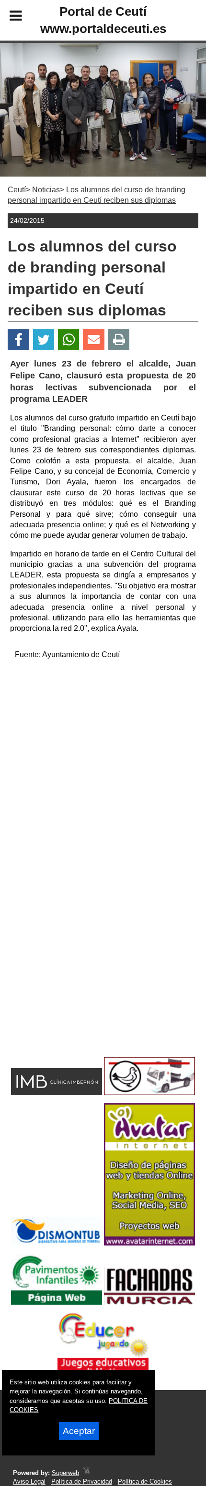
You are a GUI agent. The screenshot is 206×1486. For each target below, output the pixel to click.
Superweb (65, 1472)
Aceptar (79, 1431)
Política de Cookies (145, 1481)
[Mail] (93, 340)
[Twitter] (43, 340)
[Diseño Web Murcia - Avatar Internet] (86, 1472)
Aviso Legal (29, 1481)
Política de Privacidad (81, 1481)
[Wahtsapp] (69, 340)
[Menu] (7, 17)
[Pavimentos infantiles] (56, 1302)
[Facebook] (18, 340)
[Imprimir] (119, 340)
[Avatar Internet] (149, 1243)
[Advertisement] (103, 770)
